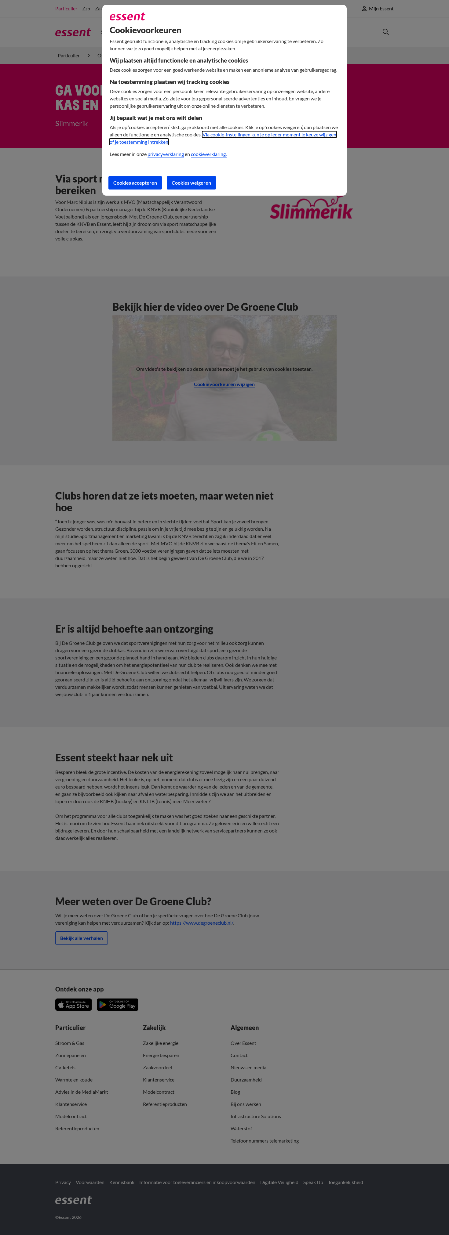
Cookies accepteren (135, 183)
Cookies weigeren (191, 183)
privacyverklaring (166, 154)
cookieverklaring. (209, 154)
